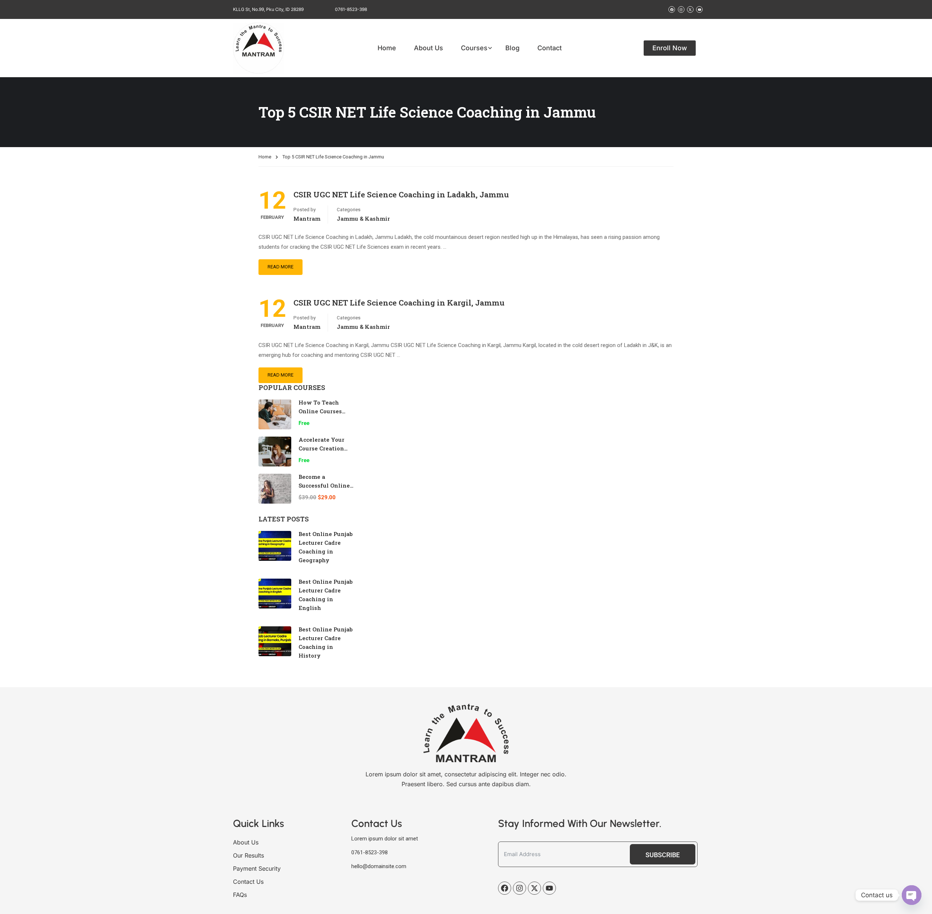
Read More (280, 266)
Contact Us (248, 881)
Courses (474, 48)
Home (387, 48)
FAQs (240, 894)
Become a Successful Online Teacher (324, 485)
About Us (428, 48)
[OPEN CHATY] (911, 895)
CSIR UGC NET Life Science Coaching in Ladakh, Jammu (401, 194)
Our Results (248, 855)
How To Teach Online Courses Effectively (320, 411)
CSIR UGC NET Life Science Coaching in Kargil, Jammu (399, 303)
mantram (306, 218)
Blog (512, 48)
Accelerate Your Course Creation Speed (321, 448)
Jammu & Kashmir (363, 218)
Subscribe (662, 855)
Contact (549, 48)
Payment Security (257, 868)
